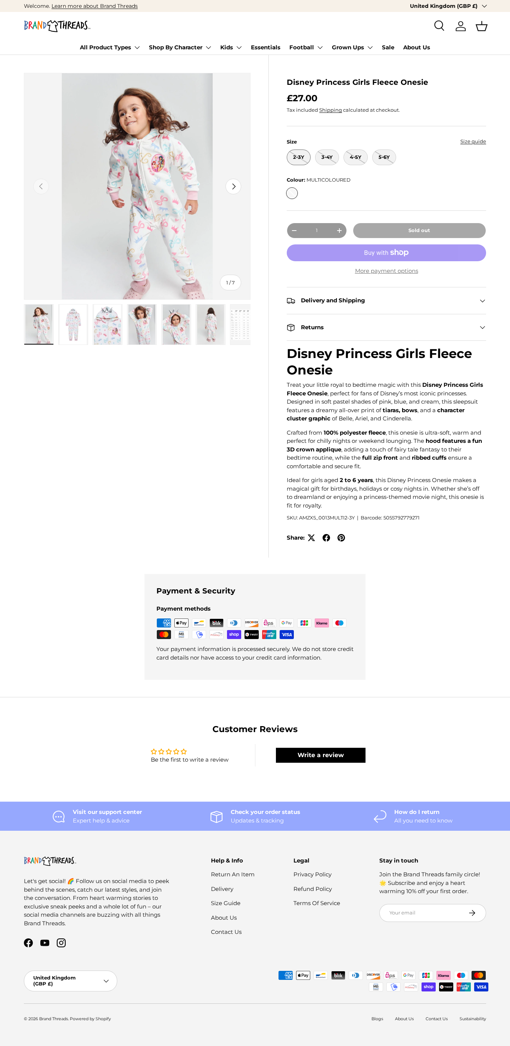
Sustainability (473, 1018)
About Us (416, 47)
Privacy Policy (312, 874)
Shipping (330, 110)
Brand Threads (53, 1018)
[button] (481, 26)
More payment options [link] (386, 270)
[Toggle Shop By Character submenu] (208, 47)
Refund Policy (312, 888)
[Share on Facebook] (326, 537)
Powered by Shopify (90, 1018)
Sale (388, 47)
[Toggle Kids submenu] (238, 47)
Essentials (265, 47)
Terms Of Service (316, 903)
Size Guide (225, 903)
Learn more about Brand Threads (95, 6)
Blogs (377, 1018)
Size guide (473, 141)
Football (301, 47)
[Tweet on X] (311, 537)
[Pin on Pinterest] (341, 537)
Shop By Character (175, 47)
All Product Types (105, 47)
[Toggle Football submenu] (319, 47)
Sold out (419, 230)
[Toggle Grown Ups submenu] (370, 47)
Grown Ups (348, 47)
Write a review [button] (321, 755)
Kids (226, 47)
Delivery (222, 888)
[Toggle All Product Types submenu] (137, 47)
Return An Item (233, 874)
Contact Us (226, 931)
